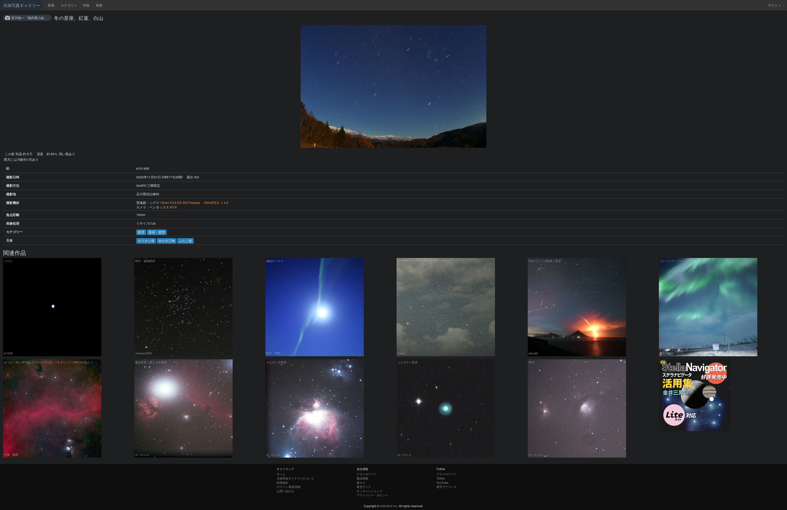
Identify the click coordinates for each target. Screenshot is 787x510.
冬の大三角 (166, 240)
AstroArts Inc (388, 506)
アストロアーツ (367, 474)
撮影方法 (12, 185)
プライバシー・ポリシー (372, 495)
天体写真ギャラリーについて (295, 478)
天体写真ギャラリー (21, 5)
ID (7, 168)
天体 (9, 240)
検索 (99, 5)
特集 (86, 5)
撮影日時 (12, 177)
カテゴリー (69, 5)
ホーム (281, 474)
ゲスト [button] (773, 5)
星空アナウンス (447, 486)
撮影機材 (12, 202)
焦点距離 (12, 215)
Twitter (441, 478)
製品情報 (362, 478)
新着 (51, 5)
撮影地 (11, 194)
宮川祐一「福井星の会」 (29, 17)
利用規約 (282, 482)
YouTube (442, 482)
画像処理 (12, 223)
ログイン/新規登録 (288, 486)
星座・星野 (157, 232)
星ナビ (361, 482)
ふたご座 (185, 240)
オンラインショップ (369, 491)
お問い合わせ (285, 491)
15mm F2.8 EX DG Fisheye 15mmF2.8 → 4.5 (194, 202)
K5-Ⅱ (173, 207)
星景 (141, 232)
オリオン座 (146, 240)
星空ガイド (364, 486)
